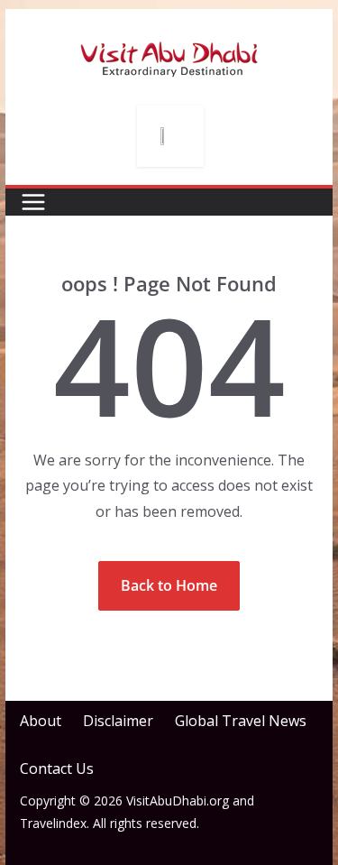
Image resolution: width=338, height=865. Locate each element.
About (40, 721)
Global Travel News (240, 721)
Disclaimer (118, 721)
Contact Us (57, 768)
